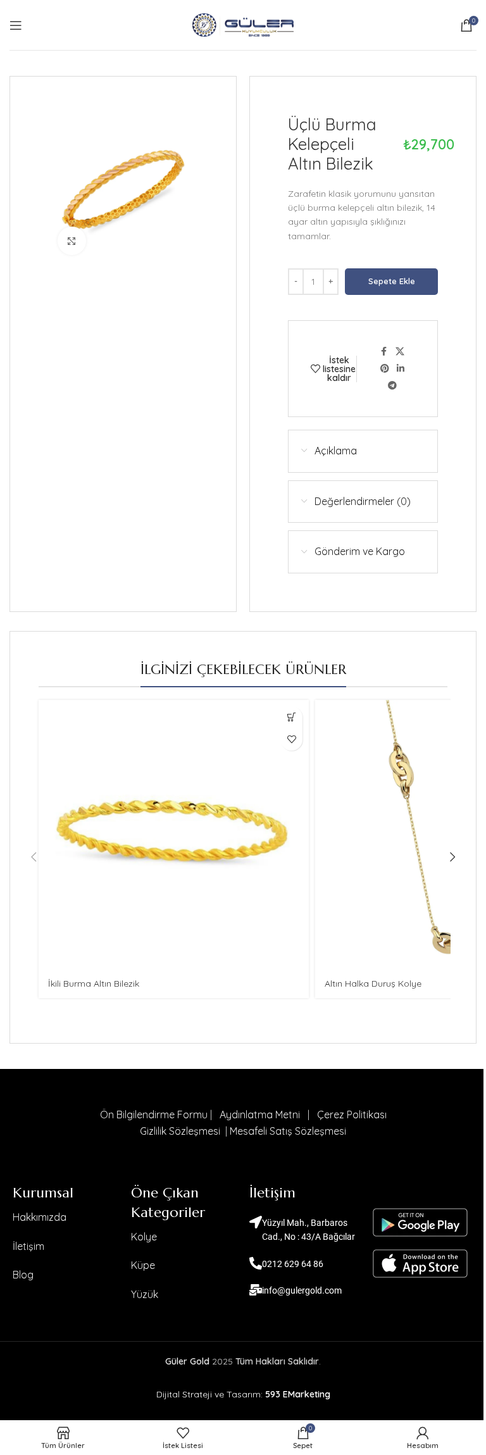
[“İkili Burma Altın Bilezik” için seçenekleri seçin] (291, 717)
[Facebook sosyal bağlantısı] (384, 351)
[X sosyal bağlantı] (400, 351)
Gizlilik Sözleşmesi (181, 1131)
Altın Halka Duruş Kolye (373, 983)
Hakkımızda (39, 1217)
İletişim (28, 1246)
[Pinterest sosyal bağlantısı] (385, 368)
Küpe (143, 1265)
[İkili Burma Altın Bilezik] (174, 835)
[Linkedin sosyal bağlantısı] (400, 368)
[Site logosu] (243, 24)
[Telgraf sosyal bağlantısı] (392, 385)
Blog (23, 1274)
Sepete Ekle (391, 281)
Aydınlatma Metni (260, 1114)
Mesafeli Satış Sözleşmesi (288, 1131)
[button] (33, 857)
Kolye (144, 1236)
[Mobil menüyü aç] (15, 25)
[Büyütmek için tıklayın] (72, 241)
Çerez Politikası (352, 1114)
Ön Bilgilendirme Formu (154, 1114)
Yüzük (144, 1294)
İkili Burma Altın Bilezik (93, 983)
